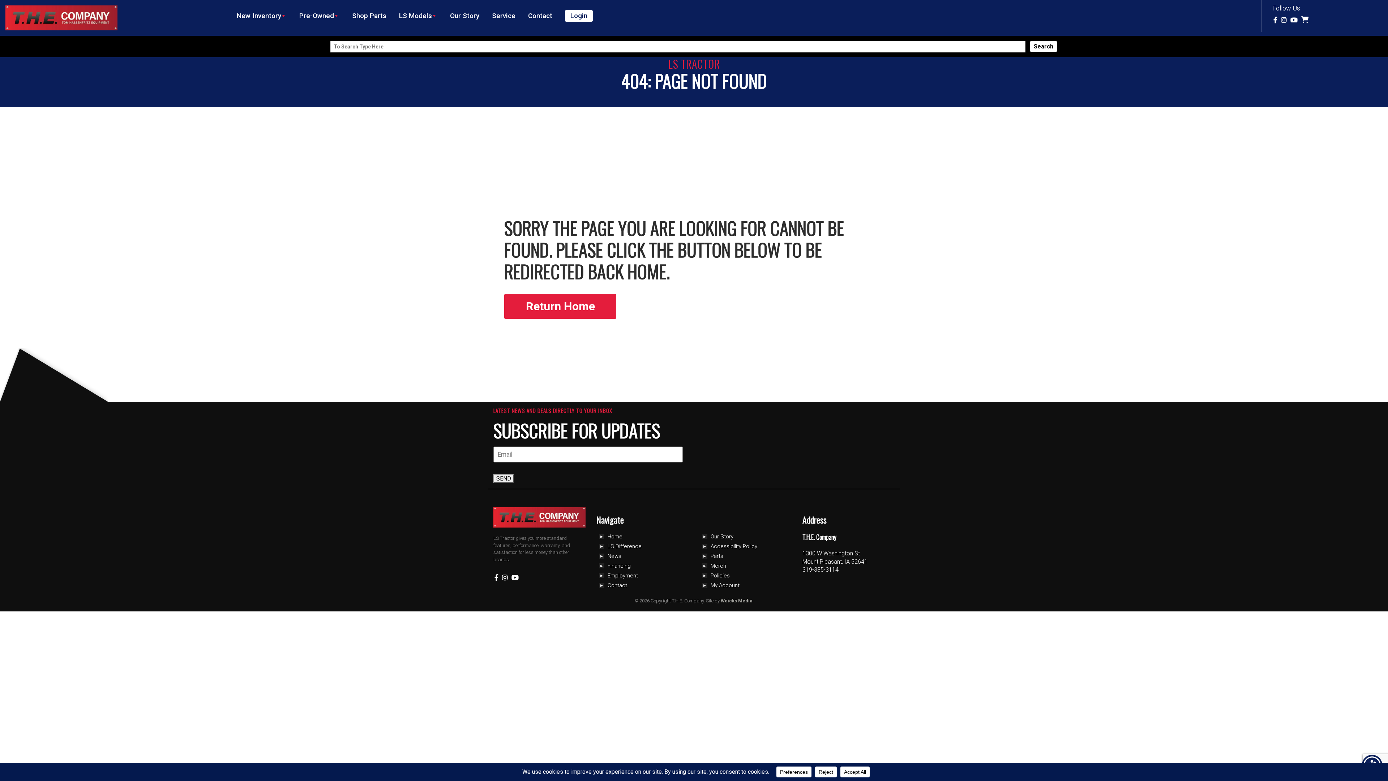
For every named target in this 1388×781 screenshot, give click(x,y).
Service (503, 16)
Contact (540, 16)
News (614, 556)
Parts (717, 556)
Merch (718, 566)
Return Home (560, 306)
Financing (619, 566)
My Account (725, 585)
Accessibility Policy (734, 546)
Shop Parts (369, 16)
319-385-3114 (820, 569)
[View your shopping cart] (1305, 20)
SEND (503, 478)
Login (578, 16)
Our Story (464, 16)
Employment (623, 575)
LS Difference (625, 546)
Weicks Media (737, 600)
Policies (720, 575)
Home (615, 536)
